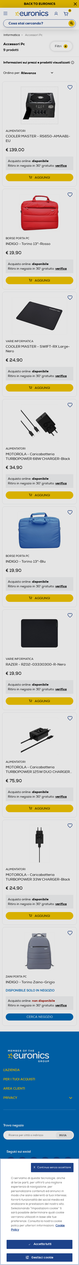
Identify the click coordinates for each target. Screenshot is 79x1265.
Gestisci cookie (42, 1257)
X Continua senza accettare (52, 1167)
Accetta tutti (42, 1244)
